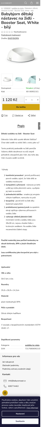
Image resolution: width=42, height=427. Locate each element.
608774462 (13, 386)
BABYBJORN (13, 38)
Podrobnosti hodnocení (11, 35)
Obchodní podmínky (10, 365)
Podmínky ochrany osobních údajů (16, 369)
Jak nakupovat (8, 362)
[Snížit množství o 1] (26, 100)
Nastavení (20, 413)
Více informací (32, 407)
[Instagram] (5, 393)
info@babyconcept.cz (17, 381)
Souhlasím (20, 421)
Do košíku (21, 107)
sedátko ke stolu (32, 345)
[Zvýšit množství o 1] (38, 100)
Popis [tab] (21, 126)
